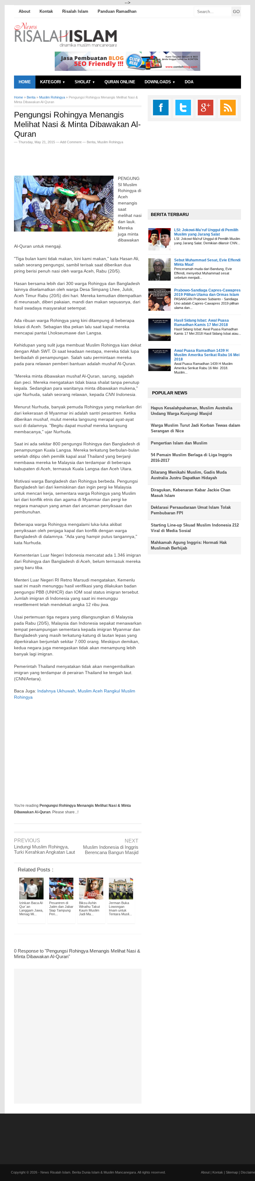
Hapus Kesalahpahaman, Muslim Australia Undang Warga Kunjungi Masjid (191, 411)
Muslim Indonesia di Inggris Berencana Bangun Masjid (110, 849)
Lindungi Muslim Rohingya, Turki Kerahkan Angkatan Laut (44, 849)
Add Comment (71, 142)
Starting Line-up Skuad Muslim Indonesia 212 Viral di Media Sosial (195, 528)
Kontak (46, 11)
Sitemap (232, 1172)
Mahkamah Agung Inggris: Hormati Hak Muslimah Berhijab (189, 545)
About (24, 11)
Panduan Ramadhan (117, 11)
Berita (91, 142)
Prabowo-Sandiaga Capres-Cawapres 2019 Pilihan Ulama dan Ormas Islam (207, 292)
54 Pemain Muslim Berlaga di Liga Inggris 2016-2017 (191, 458)
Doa (189, 82)
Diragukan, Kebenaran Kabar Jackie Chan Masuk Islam (190, 493)
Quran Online (119, 82)
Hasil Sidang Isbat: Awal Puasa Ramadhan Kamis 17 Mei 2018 (201, 322)
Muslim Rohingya (110, 142)
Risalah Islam (75, 11)
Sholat (85, 82)
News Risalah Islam (55, 1172)
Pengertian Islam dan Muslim (179, 443)
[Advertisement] (87, 158)
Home (25, 82)
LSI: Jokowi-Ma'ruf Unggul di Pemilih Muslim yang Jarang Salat (206, 232)
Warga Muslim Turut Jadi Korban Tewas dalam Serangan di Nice (195, 428)
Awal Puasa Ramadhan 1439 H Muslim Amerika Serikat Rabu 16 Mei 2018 (206, 354)
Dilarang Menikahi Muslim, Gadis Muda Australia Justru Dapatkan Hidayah (189, 475)
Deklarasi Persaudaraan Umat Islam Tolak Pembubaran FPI (191, 510)
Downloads (160, 82)
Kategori (52, 82)
